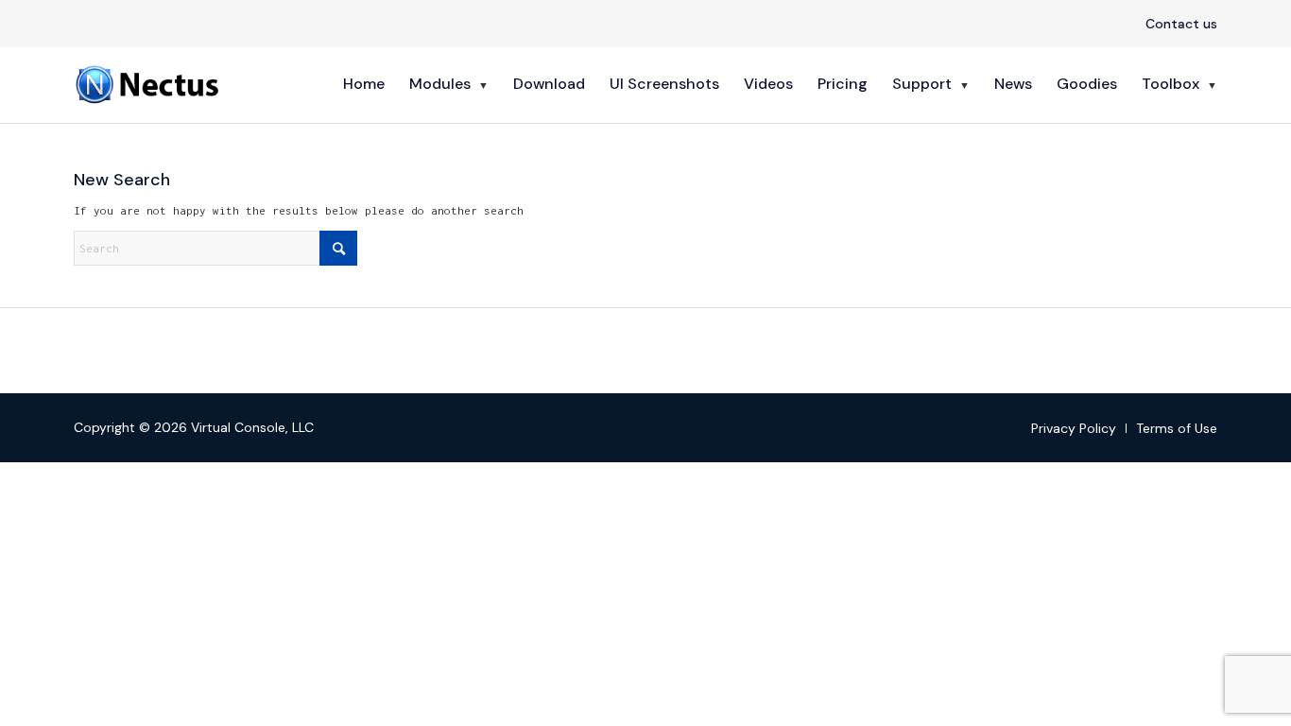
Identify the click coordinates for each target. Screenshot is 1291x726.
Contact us (1181, 23)
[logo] (149, 84)
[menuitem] (1176, 24)
